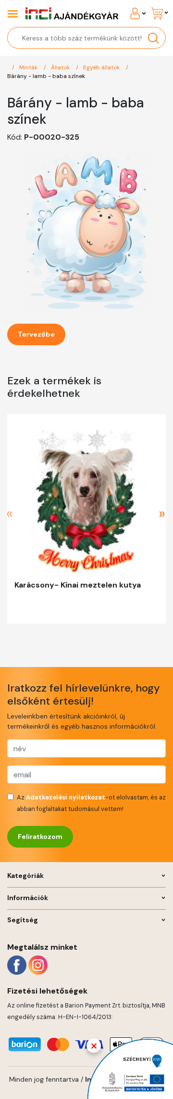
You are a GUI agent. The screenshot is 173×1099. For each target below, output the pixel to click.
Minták (29, 67)
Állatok (61, 67)
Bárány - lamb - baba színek (46, 76)
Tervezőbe (36, 334)
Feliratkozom (40, 836)
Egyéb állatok (102, 67)
